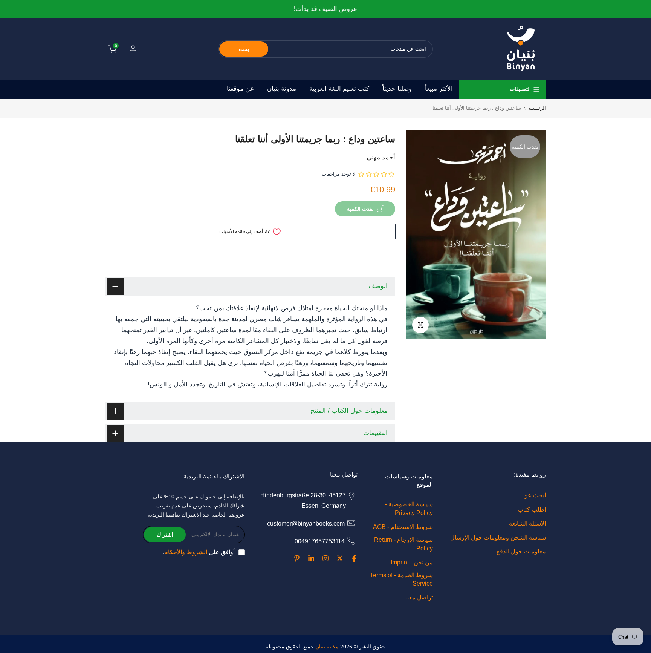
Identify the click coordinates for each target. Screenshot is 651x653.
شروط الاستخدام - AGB (403, 527)
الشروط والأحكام (185, 552)
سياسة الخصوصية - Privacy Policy (409, 508)
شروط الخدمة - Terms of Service (401, 579)
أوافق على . (199, 552)
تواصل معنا (419, 597)
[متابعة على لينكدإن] (311, 558)
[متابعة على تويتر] (339, 558)
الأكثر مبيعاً (439, 88)
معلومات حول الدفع (521, 551)
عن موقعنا (240, 88)
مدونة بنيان (281, 88)
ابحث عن (534, 495)
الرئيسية (537, 108)
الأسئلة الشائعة (527, 523)
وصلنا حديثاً (397, 88)
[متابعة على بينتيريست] (296, 558)
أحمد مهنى (381, 157)
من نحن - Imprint (412, 562)
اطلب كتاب (532, 509)
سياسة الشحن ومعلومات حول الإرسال (498, 537)
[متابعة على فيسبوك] (354, 558)
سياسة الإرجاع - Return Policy (403, 544)
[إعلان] (325, 9)
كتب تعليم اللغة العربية (339, 88)
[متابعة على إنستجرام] (325, 558)
